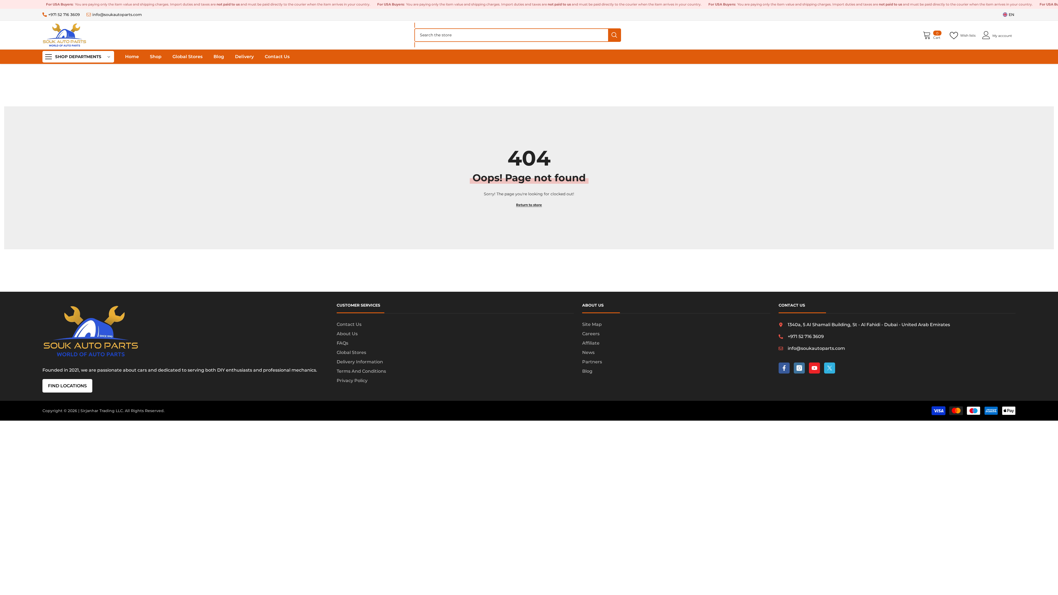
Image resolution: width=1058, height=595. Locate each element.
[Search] (517, 35)
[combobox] (511, 35)
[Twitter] (829, 368)
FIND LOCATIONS (67, 385)
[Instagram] (799, 368)
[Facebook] (784, 368)
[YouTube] (814, 368)
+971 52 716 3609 (64, 14)
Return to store (529, 205)
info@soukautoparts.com (117, 14)
